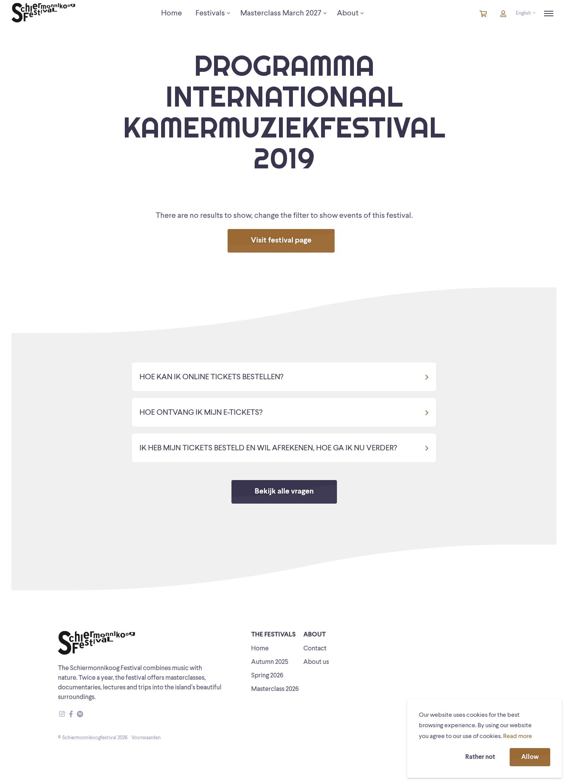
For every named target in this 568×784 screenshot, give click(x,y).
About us (316, 662)
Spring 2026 (267, 675)
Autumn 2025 (269, 662)
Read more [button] (517, 736)
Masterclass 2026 (275, 689)
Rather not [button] (480, 757)
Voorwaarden (146, 737)
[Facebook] (71, 715)
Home (260, 648)
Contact (315, 648)
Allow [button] (530, 757)
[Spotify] (80, 715)
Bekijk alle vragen (284, 492)
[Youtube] (87, 715)
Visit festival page (281, 240)
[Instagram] (62, 715)
